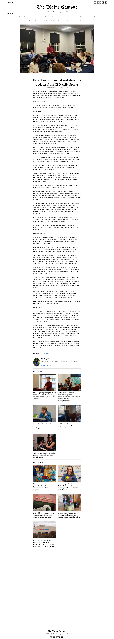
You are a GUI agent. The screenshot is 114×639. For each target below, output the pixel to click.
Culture (40, 17)
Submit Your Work (80, 21)
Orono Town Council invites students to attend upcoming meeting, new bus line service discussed (43, 427)
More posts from (46, 365)
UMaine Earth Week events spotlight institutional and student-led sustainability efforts (69, 515)
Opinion (54, 17)
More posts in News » (76, 462)
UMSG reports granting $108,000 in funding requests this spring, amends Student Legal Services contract (44, 396)
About (26, 17)
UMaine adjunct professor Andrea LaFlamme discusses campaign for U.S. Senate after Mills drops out (68, 487)
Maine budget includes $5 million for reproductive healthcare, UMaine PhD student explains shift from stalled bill (44, 543)
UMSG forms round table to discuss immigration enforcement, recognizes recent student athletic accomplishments (69, 397)
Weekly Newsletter (56, 21)
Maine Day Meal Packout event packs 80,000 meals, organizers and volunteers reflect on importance (43, 487)
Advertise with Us (69, 21)
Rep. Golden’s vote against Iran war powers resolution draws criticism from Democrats (43, 515)
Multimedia (63, 17)
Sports (47, 17)
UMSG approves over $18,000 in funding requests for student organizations (44, 455)
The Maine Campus (57, 7)
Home (20, 17)
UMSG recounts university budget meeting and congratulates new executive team (68, 427)
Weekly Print (45, 21)
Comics (72, 17)
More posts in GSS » (76, 371)
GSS (42, 353)
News (32, 17)
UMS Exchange (81, 17)
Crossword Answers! (34, 21)
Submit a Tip (92, 17)
